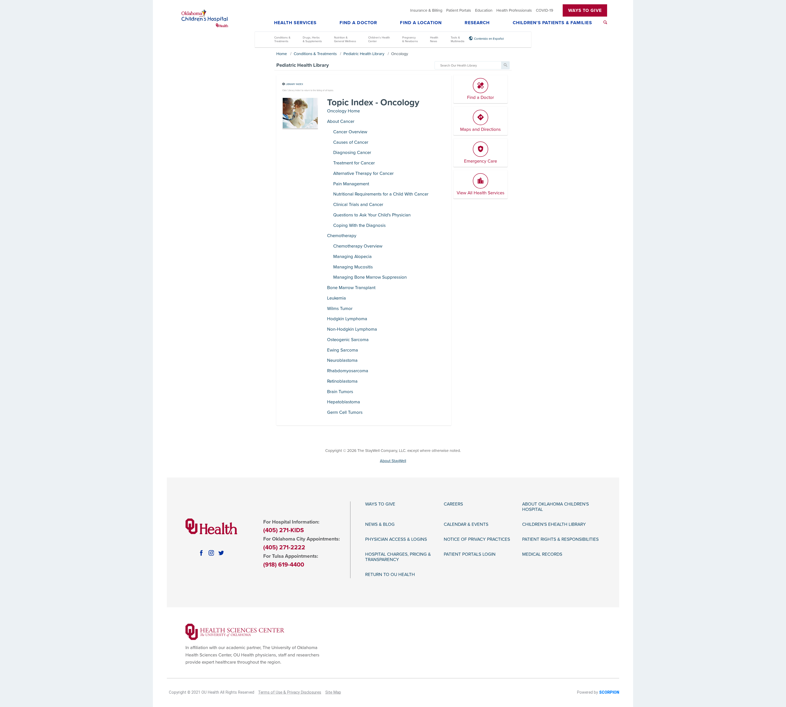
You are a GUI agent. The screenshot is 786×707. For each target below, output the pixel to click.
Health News (434, 39)
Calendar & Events (466, 524)
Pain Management (351, 184)
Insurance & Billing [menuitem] (426, 10)
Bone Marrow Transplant (351, 287)
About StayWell (393, 460)
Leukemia (336, 298)
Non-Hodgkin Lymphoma (352, 329)
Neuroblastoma (342, 360)
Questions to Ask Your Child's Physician (372, 215)
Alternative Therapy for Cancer (363, 173)
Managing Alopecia (352, 256)
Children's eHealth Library (554, 524)
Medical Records (542, 554)
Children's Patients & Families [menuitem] (552, 22)
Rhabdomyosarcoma (347, 370)
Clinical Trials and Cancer (358, 204)
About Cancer (340, 121)
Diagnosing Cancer (352, 152)
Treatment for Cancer (354, 163)
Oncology (399, 53)
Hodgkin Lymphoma (347, 318)
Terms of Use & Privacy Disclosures (289, 692)
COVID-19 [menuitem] (544, 10)
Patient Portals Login (470, 554)
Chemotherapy (341, 235)
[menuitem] (605, 22)
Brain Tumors (340, 391)
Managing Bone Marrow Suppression (370, 277)
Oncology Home (343, 111)
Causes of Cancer (350, 142)
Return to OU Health (390, 574)
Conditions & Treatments (282, 39)
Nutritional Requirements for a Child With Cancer (380, 194)
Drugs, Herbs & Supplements (312, 39)
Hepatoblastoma (343, 402)
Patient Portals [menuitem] (458, 10)
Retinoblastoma (342, 381)
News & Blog (380, 524)
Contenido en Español (489, 39)
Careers (453, 504)
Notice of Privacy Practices (477, 539)
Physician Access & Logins (396, 539)
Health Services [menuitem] (295, 22)
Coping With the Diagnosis (359, 225)
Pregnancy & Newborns (410, 39)
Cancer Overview (350, 132)
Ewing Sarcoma (342, 350)
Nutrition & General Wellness (345, 39)
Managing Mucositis (353, 267)
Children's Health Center (379, 39)
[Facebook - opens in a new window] (201, 553)
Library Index (294, 84)
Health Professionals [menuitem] (514, 10)
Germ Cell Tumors (345, 412)
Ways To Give (585, 10)
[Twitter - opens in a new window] (221, 553)
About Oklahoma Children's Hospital (555, 506)
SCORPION (609, 692)
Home (281, 53)
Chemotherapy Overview (357, 246)
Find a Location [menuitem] (421, 22)
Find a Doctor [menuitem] (358, 22)
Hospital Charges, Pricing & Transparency (398, 557)
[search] (468, 65)
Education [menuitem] (483, 10)
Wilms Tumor (339, 308)
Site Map (333, 692)
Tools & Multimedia (457, 39)
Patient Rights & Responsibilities (560, 539)
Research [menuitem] (477, 22)
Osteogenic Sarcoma (348, 339)
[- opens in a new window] (235, 631)
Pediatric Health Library (363, 53)
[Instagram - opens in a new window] (211, 553)
